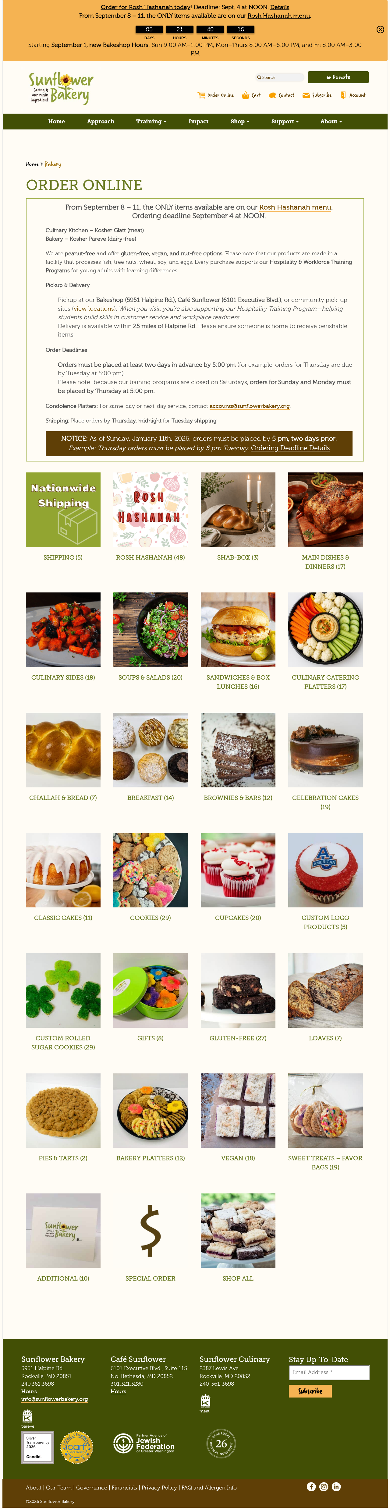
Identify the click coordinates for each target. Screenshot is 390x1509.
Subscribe (322, 95)
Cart (256, 95)
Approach (100, 121)
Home (56, 121)
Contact (286, 95)
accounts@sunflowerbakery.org (250, 406)
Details (279, 7)
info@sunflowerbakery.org (54, 1399)
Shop (238, 121)
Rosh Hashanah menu (279, 15)
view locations (94, 308)
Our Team (59, 1488)
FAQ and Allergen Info (209, 1488)
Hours (29, 1391)
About (330, 121)
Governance (91, 1488)
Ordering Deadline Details (290, 448)
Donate (341, 77)
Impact (198, 121)
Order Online (220, 95)
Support (283, 121)
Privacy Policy (159, 1488)
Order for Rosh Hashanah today (145, 7)
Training (149, 121)
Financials (124, 1488)
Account (357, 95)
